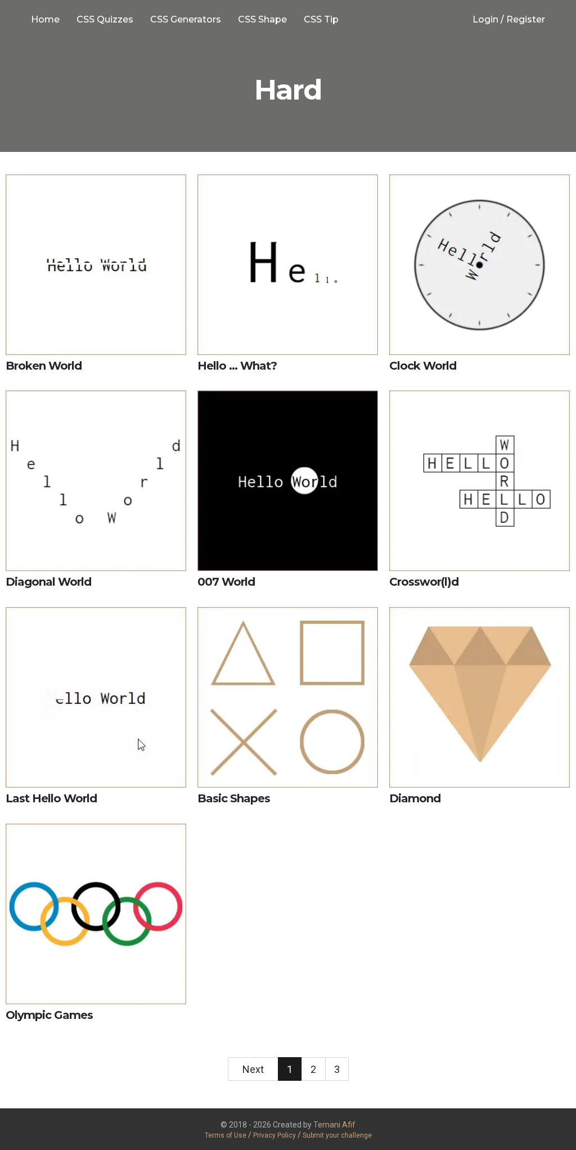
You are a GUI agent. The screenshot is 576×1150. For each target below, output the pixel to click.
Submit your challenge (337, 1135)
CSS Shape (262, 19)
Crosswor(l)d (423, 582)
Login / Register (508, 19)
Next (253, 1069)
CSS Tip (321, 19)
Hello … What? (237, 365)
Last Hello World (51, 798)
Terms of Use (225, 1135)
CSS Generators (185, 19)
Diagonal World (48, 582)
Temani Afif (334, 1124)
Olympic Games (49, 1015)
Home (45, 19)
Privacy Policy (275, 1135)
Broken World (44, 365)
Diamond (414, 798)
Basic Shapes (233, 798)
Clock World (422, 365)
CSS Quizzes (104, 19)
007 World (226, 582)
